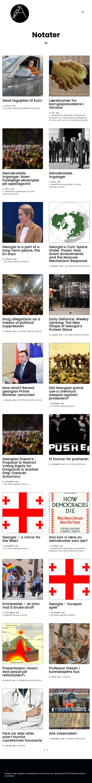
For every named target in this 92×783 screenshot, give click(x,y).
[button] (46, 43)
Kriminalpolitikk (11, 615)
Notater (36, 108)
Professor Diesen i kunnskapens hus (64, 670)
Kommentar (26, 108)
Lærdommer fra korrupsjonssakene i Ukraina (66, 104)
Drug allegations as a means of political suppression (21, 322)
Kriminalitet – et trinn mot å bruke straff (20, 605)
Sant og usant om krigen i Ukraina (72, 120)
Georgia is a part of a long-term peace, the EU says (21, 250)
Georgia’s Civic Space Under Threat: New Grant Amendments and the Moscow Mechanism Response (68, 253)
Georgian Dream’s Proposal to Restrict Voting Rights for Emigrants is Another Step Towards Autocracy (20, 468)
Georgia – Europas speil (65, 605)
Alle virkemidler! (63, 733)
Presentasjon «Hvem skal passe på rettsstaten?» (20, 672)
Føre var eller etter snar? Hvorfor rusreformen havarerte (22, 737)
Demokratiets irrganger (62, 115)
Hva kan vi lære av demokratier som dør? (68, 539)
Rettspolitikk (35, 680)
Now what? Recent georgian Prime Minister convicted (18, 391)
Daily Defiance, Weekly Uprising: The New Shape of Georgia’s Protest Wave (69, 324)
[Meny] (83, 12)
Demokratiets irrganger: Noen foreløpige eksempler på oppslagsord (20, 178)
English (38, 331)
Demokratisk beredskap (15, 191)
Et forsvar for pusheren (68, 459)
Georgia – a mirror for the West (21, 539)
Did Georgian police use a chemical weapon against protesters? (66, 393)
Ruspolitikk (81, 464)
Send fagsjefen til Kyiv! (22, 100)
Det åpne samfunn (12, 108)
